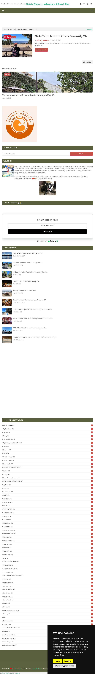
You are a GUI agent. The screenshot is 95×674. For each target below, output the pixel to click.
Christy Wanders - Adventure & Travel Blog (47, 3)
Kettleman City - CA (47, 509)
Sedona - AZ (47, 607)
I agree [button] (57, 661)
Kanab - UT (47, 506)
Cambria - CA (47, 450)
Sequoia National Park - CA (47, 610)
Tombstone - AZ (47, 621)
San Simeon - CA (47, 593)
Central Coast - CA (47, 460)
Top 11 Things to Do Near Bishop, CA (26, 281)
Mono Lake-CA (47, 544)
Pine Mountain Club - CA (47, 568)
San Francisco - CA (47, 586)
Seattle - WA (47, 603)
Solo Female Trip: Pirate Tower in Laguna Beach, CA (32, 309)
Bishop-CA (47, 436)
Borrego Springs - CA (47, 439)
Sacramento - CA (47, 582)
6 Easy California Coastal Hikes (24, 291)
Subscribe (47, 231)
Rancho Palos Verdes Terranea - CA (47, 575)
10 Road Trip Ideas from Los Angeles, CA (28, 263)
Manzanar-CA (47, 537)
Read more (40, 50)
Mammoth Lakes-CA (47, 530)
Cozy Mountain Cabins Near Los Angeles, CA (29, 300)
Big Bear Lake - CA (47, 429)
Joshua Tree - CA (47, 492)
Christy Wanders (43, 40)
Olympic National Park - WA (47, 561)
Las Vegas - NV (47, 516)
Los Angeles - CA (47, 526)
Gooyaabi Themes (37, 669)
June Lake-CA (47, 499)
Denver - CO (47, 471)
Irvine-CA (47, 488)
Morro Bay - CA (47, 551)
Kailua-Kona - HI (47, 502)
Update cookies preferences (10, 673)
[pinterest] (91, 4)
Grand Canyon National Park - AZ (47, 481)
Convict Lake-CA (47, 464)
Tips (47, 617)
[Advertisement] (47, 20)
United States (47, 624)
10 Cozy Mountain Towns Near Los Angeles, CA (30, 272)
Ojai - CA (47, 558)
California (47, 446)
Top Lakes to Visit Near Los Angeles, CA (27, 253)
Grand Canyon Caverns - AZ (47, 478)
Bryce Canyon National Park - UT (47, 443)
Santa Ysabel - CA (47, 600)
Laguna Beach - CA (47, 513)
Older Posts (87, 62)
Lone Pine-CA (47, 520)
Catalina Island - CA (47, 457)
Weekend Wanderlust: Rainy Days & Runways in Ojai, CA (28, 95)
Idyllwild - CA (47, 485)
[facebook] (80, 4)
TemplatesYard (18, 669)
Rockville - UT (47, 579)
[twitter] (84, 4)
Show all (89, 29)
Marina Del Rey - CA (47, 540)
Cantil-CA (47, 453)
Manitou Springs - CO (47, 533)
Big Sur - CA (47, 432)
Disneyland (47, 474)
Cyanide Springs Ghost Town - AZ (47, 467)
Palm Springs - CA (47, 565)
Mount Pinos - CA (47, 554)
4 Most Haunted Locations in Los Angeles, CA (29, 328)
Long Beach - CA (47, 523)
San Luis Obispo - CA (47, 589)
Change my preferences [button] (64, 666)
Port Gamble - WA (47, 572)
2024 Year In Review (47, 425)
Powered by (42, 241)
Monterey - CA (47, 547)
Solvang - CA (47, 614)
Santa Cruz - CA (47, 596)
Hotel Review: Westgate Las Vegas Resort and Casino (33, 318)
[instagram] (87, 4)
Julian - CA (47, 495)
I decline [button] (67, 661)
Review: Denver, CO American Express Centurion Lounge (34, 337)
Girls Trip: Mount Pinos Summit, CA (61, 36)
